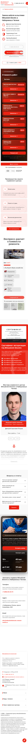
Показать (14, 507)
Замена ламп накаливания (7, 142)
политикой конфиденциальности (16, 56)
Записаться (13, 89)
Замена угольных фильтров (8, 119)
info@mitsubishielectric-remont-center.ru (14, 677)
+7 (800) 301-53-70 (19, 3)
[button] (11, 438)
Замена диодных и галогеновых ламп (8, 130)
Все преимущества (14, 228)
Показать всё (14, 153)
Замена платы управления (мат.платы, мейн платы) (10, 107)
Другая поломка (14, 164)
